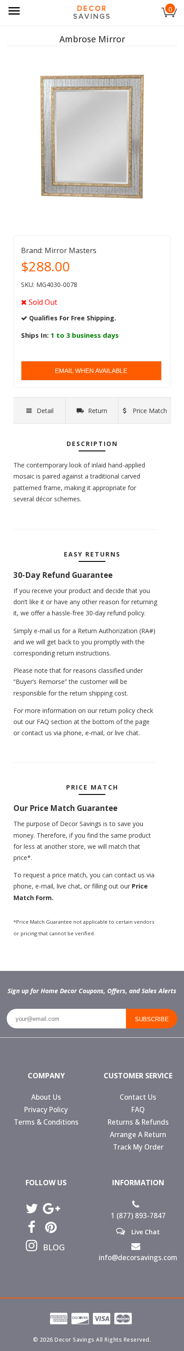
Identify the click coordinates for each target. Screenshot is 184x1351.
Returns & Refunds (138, 1122)
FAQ (138, 1109)
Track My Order (138, 1147)
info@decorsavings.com (138, 1257)
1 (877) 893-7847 (138, 1215)
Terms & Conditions (46, 1122)
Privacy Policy (46, 1109)
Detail (45, 410)
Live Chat (145, 1232)
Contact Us (138, 1097)
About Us (46, 1097)
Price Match (149, 410)
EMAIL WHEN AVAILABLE (91, 370)
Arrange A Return (138, 1134)
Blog (51, 1247)
